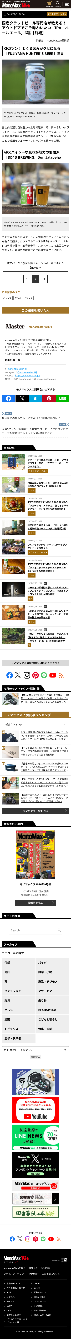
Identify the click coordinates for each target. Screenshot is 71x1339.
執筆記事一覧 (12, 360)
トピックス (11, 1029)
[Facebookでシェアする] (8, 398)
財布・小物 (45, 972)
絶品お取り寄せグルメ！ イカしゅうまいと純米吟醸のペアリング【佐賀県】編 (48, 526)
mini (9, 1292)
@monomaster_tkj (17, 368)
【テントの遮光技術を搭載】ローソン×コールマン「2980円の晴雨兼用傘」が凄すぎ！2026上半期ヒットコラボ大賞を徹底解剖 (45, 751)
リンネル (11, 1296)
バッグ (42, 962)
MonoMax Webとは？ (15, 1268)
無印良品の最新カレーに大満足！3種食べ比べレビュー (33, 418)
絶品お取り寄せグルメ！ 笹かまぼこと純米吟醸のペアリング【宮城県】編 (48, 484)
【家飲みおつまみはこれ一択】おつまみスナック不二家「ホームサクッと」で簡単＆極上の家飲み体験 (48, 614)
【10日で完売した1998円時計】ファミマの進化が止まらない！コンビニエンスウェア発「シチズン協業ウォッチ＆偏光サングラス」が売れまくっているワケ (44, 782)
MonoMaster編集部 (40, 327)
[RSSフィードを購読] (61, 677)
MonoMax (38, 1305)
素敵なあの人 (40, 1292)
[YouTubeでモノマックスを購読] (52, 677)
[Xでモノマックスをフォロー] (18, 677)
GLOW (10, 1305)
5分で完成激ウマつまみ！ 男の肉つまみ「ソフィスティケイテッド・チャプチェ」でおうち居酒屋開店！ (48, 567)
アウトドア (53, 14)
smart (9, 1310)
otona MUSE (40, 1301)
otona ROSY (39, 1296)
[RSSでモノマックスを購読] (58, 1239)
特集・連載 (45, 1029)
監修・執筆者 (12, 1038)
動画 (7, 1019)
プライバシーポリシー (15, 1273)
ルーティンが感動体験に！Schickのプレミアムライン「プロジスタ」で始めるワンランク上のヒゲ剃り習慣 (48, 591)
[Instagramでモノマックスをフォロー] (27, 677)
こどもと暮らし (48, 1019)
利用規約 (33, 1273)
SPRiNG (10, 1301)
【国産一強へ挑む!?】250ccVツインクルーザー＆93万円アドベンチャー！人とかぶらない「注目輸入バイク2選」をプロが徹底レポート (44, 798)
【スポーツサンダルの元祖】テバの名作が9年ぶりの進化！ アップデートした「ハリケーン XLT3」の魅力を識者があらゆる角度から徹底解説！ (48, 639)
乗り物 (42, 1000)
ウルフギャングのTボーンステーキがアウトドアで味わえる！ (47, 546)
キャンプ (7, 298)
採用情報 (45, 1268)
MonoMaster (40, 1310)
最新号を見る (35, 902)
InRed (36, 1283)
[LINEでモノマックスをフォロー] (44, 677)
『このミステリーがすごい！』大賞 (17, 1321)
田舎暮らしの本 (14, 1314)
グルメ (63, 14)
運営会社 (33, 1268)
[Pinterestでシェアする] (49, 398)
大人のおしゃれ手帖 (16, 1287)
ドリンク (28, 298)
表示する (35, 1057)
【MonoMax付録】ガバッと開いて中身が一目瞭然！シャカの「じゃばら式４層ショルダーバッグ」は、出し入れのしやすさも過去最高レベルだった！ (45, 698)
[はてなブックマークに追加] (35, 398)
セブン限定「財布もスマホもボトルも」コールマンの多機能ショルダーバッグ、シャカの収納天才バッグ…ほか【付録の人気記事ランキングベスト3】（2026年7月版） (44, 736)
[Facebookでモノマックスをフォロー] (9, 677)
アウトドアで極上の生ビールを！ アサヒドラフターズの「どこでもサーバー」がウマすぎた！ (48, 463)
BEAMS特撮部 (47, 1010)
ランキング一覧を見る (35, 811)
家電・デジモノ (48, 981)
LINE (62, 398)
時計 (7, 972)
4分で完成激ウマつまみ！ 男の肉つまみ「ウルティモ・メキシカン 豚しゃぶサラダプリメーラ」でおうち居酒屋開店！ (48, 505)
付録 (7, 962)
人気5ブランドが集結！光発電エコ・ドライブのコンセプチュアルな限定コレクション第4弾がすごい (35, 431)
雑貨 (30, 598)
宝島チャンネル (14, 1283)
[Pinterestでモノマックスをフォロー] (35, 677)
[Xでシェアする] (22, 398)
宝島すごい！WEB (42, 1314)
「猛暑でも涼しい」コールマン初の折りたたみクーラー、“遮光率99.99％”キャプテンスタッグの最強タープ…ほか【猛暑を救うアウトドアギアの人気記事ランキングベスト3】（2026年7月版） (45, 767)
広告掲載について (51, 1273)
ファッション (12, 991)
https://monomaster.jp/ (27, 375)
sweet (37, 1287)
